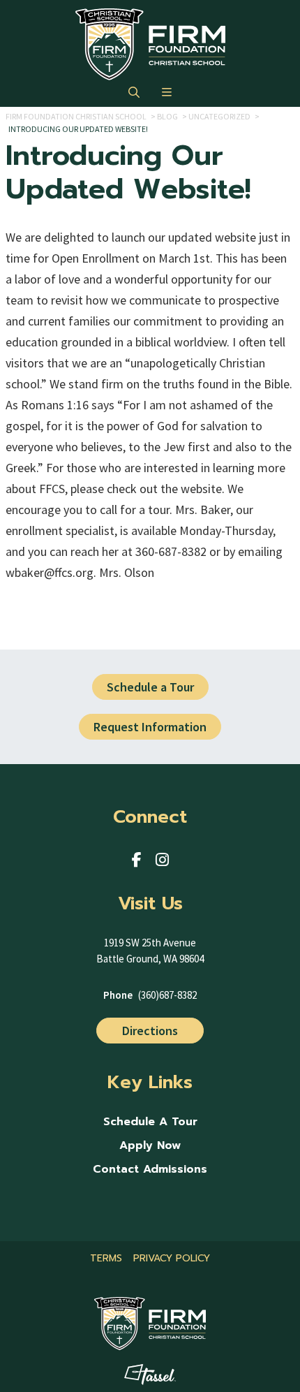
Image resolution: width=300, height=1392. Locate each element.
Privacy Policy (171, 1258)
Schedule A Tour (150, 1122)
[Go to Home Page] (150, 44)
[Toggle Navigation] (167, 93)
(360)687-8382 (167, 995)
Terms (106, 1258)
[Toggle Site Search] (134, 93)
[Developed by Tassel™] (150, 1374)
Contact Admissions (150, 1170)
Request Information (150, 727)
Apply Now (150, 1146)
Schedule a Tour (150, 687)
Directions (150, 1031)
